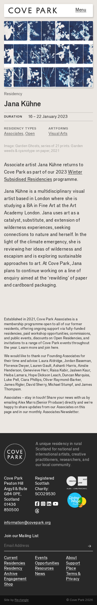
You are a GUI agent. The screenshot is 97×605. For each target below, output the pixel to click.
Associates (13, 134)
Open (30, 134)
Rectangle (22, 599)
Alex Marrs (27, 402)
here (54, 348)
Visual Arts (58, 134)
